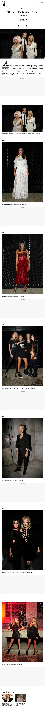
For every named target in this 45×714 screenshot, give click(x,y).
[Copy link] (24, 26)
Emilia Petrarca (23, 19)
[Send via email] (27, 26)
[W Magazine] (3, 3)
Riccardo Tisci (5, 67)
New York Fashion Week (22, 65)
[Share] (18, 26)
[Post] (21, 26)
